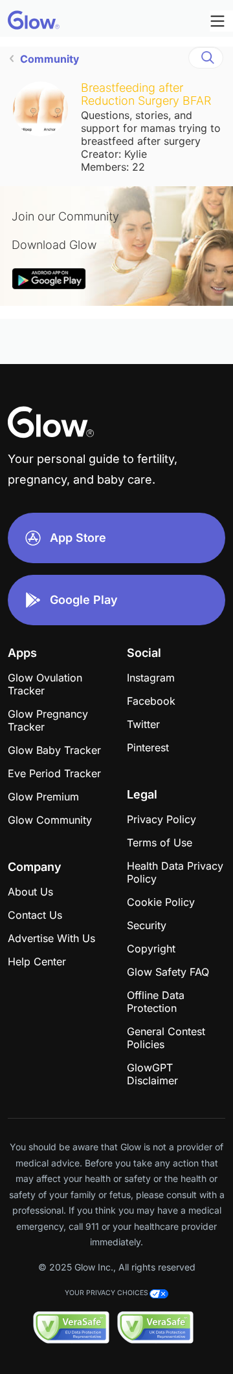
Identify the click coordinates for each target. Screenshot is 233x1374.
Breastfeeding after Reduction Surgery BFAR (146, 94)
